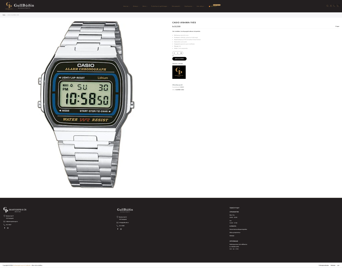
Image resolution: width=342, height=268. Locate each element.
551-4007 (8, 224)
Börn (145, 6)
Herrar (126, 6)
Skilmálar (232, 235)
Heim (4, 15)
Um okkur (200, 6)
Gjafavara (188, 6)
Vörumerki (176, 6)
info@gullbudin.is (124, 222)
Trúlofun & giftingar (159, 6)
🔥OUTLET (214, 5)
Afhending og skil (177, 85)
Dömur (135, 6)
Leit (338, 265)
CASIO (182, 87)
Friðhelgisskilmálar (324, 265)
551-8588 (121, 225)
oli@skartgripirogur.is (12, 221)
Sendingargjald (185, 31)
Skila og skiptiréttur (235, 232)
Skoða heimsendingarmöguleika (238, 229)
